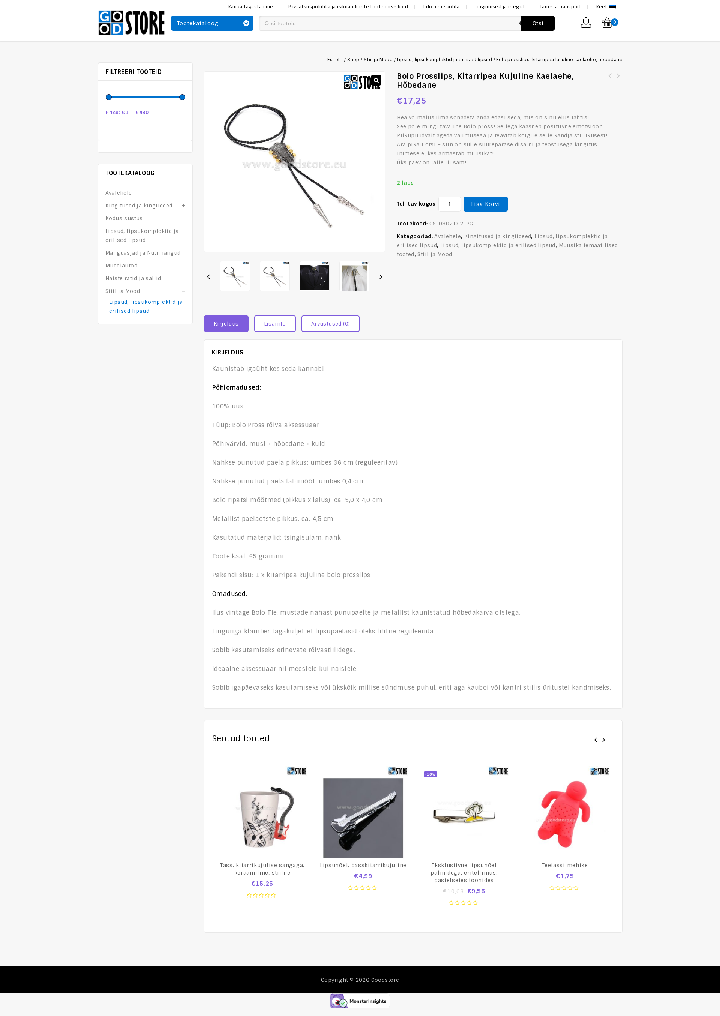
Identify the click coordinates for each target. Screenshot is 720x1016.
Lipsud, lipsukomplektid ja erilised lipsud (444, 60)
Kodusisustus (124, 218)
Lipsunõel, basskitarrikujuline (610, 80)
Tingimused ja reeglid (499, 7)
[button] (376, 80)
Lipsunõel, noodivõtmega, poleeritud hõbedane (618, 80)
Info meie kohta (441, 7)
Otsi (537, 23)
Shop (353, 60)
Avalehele (447, 236)
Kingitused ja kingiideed (497, 236)
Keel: (602, 7)
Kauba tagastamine (250, 7)
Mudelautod (121, 265)
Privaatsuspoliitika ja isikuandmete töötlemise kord (348, 7)
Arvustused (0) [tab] (330, 323)
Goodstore (385, 980)
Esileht (335, 60)
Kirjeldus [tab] (226, 323)
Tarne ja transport (560, 7)
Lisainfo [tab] (275, 323)
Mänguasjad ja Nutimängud (143, 252)
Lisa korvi (485, 204)
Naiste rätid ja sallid (133, 278)
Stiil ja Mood (378, 60)
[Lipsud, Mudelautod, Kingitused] (132, 22)
